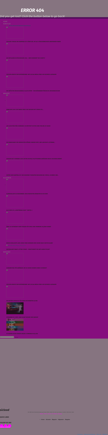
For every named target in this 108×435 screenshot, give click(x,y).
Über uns (99, 434)
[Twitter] (9, 425)
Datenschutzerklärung (89, 434)
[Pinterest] (5, 425)
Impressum (80, 434)
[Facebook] (1, 425)
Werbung (105, 434)
